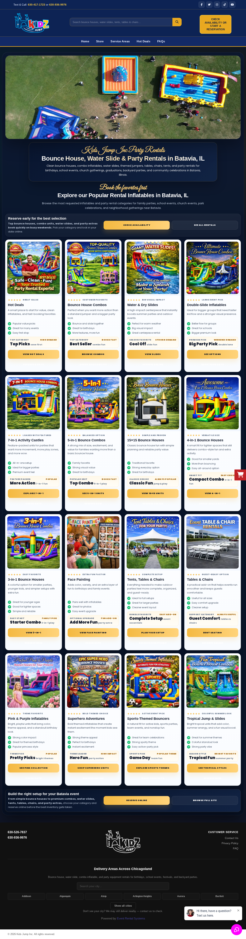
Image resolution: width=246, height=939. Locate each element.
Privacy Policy (230, 843)
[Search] (177, 22)
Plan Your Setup (153, 632)
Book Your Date (212, 364)
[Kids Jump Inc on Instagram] (217, 5)
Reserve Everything (153, 642)
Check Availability (136, 225)
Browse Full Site (205, 800)
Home (85, 41)
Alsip (103, 896)
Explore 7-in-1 (33, 493)
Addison (26, 896)
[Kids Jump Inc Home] (32, 23)
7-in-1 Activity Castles (26, 440)
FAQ (235, 848)
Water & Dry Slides (142, 305)
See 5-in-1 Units (93, 493)
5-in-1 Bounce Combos (86, 440)
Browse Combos (93, 354)
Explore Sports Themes (153, 767)
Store (100, 41)
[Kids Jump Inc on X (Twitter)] (209, 5)
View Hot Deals (33, 354)
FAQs (161, 41)
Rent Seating (212, 632)
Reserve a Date (33, 364)
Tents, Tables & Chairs (145, 579)
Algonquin (65, 896)
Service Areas (120, 41)
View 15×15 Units (153, 493)
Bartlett (219, 896)
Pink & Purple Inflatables (28, 719)
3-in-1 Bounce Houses (26, 579)
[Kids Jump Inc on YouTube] (232, 5)
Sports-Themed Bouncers (148, 719)
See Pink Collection (33, 767)
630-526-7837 (17, 832)
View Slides (153, 354)
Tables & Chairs (200, 579)
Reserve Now (93, 503)
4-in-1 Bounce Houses (205, 440)
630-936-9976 (57, 4)
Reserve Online (152, 364)
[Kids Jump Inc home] (123, 841)
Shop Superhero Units (93, 767)
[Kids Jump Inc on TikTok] (225, 5)
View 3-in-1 (33, 632)
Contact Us (231, 838)
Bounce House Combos (87, 305)
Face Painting (79, 579)
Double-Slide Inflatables (206, 305)
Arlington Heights (142, 896)
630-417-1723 (36, 4)
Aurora (181, 896)
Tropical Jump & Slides (206, 719)
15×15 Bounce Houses (145, 440)
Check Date (33, 503)
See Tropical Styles (212, 767)
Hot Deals (143, 41)
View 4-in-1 (212, 493)
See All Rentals (205, 225)
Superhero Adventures (86, 719)
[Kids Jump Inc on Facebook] (202, 5)
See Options (212, 354)
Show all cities (123, 905)
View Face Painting (93, 632)
